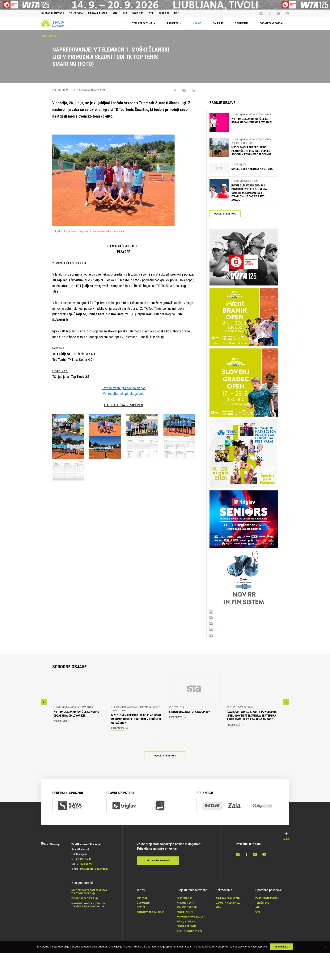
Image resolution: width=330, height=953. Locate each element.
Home (44, 36)
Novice (53, 36)
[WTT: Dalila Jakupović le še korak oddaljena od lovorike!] (219, 122)
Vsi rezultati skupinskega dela (123, 394)
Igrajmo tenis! (185, 902)
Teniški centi (184, 912)
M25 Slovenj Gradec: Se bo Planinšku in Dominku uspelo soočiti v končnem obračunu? (251, 151)
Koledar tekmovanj (228, 898)
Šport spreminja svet (190, 930)
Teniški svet (263, 902)
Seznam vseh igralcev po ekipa (123, 388)
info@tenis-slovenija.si (94, 869)
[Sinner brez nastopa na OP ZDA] (219, 168)
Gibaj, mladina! (186, 921)
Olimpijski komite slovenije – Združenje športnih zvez (88, 905)
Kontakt (142, 898)
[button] (44, 702)
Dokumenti (143, 902)
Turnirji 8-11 (184, 898)
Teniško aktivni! (186, 926)
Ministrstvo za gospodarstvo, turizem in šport (89, 892)
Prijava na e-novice (158, 860)
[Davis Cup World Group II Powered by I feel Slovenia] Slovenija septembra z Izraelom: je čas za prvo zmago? (249, 193)
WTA (218, 907)
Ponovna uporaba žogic (191, 916)
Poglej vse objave (225, 213)
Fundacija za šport (83, 898)
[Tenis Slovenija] (52, 23)
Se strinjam (282, 946)
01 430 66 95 (84, 864)
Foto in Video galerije (150, 912)
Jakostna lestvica (228, 902)
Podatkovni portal (267, 898)
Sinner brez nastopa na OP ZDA (252, 169)
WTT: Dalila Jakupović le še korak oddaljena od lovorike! (251, 120)
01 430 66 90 (83, 859)
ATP (257, 907)
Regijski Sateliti (186, 907)
